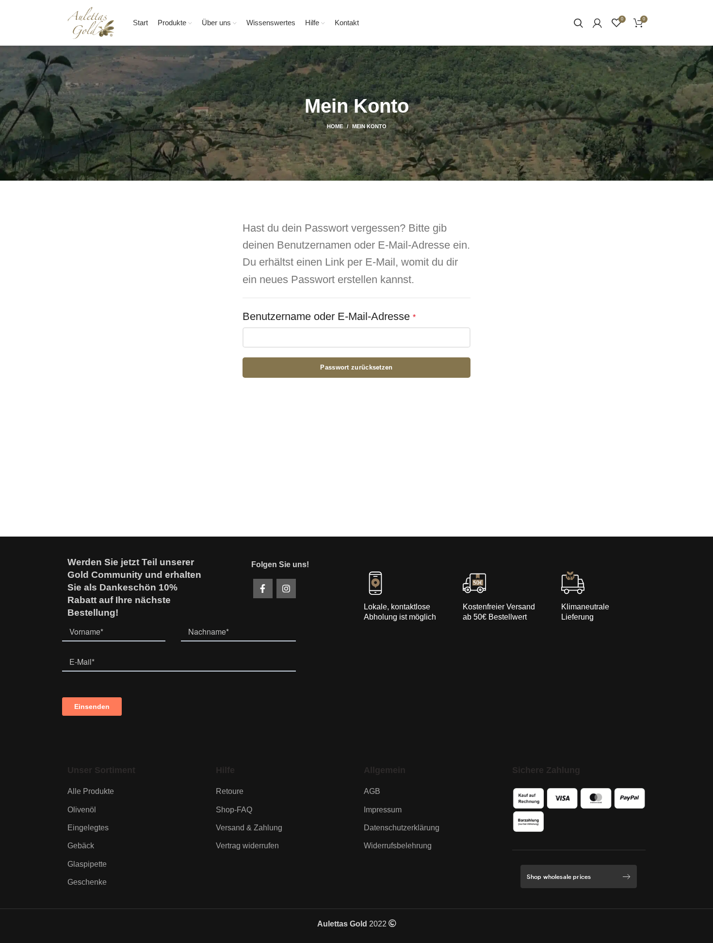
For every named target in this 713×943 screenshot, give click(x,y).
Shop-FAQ (234, 810)
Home (335, 126)
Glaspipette (87, 864)
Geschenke (87, 882)
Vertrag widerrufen (247, 846)
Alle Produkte (90, 791)
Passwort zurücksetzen (356, 367)
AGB (372, 791)
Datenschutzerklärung (401, 828)
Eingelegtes (88, 828)
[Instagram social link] (286, 588)
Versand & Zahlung (249, 828)
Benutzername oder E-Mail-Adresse (356, 316)
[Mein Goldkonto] (597, 23)
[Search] (578, 23)
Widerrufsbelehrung (398, 846)
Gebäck (80, 846)
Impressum (383, 810)
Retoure (229, 791)
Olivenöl (81, 810)
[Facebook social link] (263, 588)
